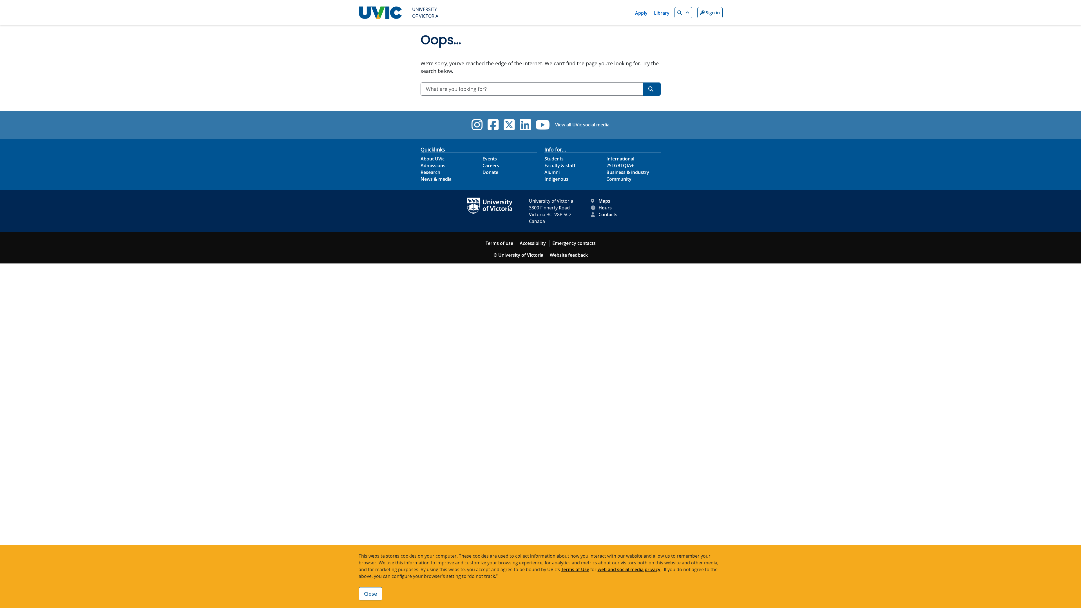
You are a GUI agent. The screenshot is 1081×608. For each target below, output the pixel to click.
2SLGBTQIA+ (620, 165)
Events (490, 159)
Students (554, 159)
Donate (490, 172)
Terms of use (499, 243)
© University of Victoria (518, 255)
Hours (605, 208)
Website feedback (569, 255)
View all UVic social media (582, 125)
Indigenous (556, 179)
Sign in (712, 13)
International (620, 159)
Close (370, 593)
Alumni (552, 172)
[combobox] (532, 89)
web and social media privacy (629, 569)
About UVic (433, 159)
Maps (604, 201)
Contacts (607, 214)
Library (661, 13)
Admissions (433, 165)
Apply (641, 13)
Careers (491, 165)
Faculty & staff (559, 165)
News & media (436, 179)
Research (430, 172)
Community (618, 179)
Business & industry (627, 172)
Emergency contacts (574, 243)
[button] (683, 12)
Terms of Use (575, 569)
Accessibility (533, 243)
